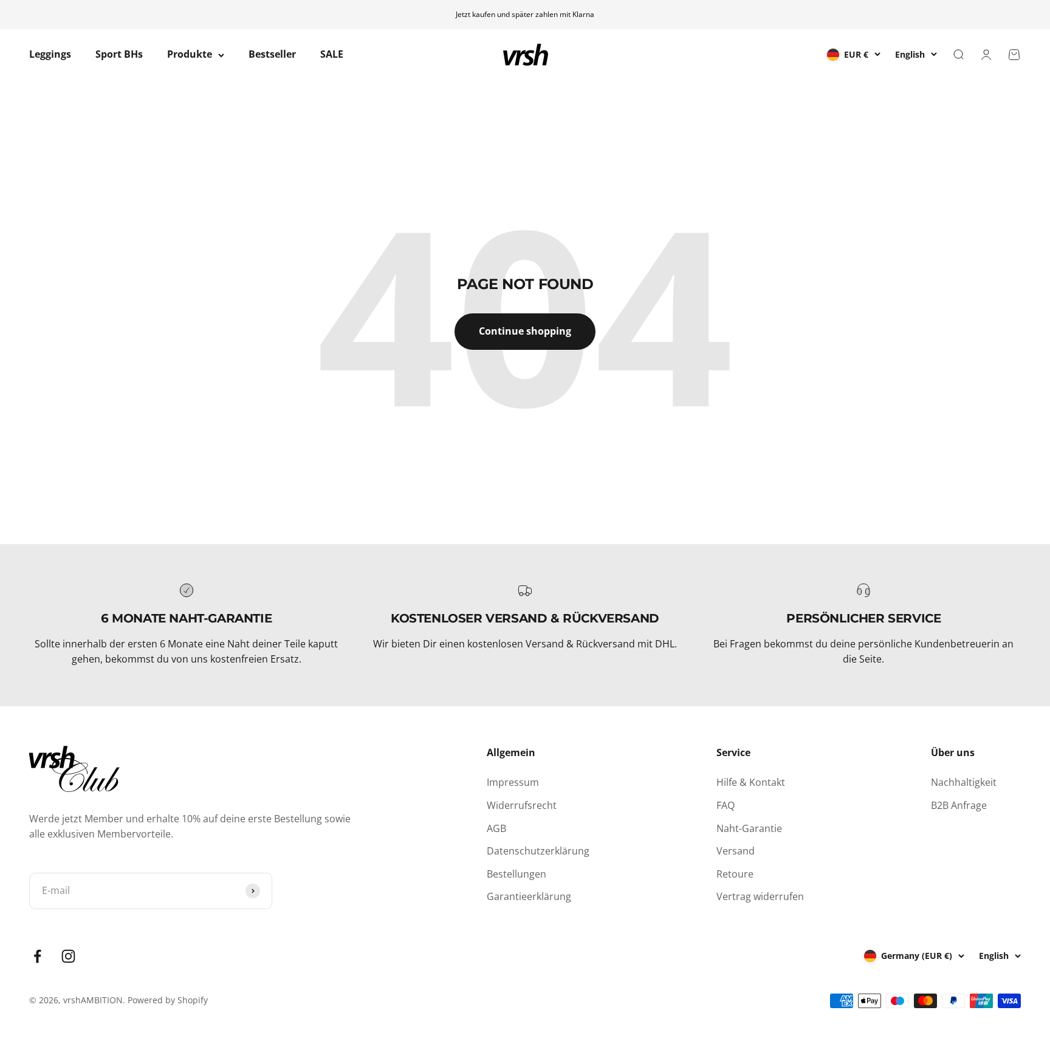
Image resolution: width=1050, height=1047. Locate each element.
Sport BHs (119, 54)
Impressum (513, 782)
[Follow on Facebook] (37, 956)
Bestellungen (516, 874)
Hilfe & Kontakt (750, 782)
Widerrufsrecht (522, 805)
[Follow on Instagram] (68, 956)
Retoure (734, 874)
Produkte (189, 54)
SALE (331, 54)
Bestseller (272, 54)
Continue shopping (525, 331)
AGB (496, 828)
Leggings (50, 54)
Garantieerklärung (529, 896)
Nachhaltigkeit (964, 782)
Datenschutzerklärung (538, 851)
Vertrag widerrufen (760, 896)
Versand (735, 851)
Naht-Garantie (749, 828)
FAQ (725, 805)
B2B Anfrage (959, 805)
